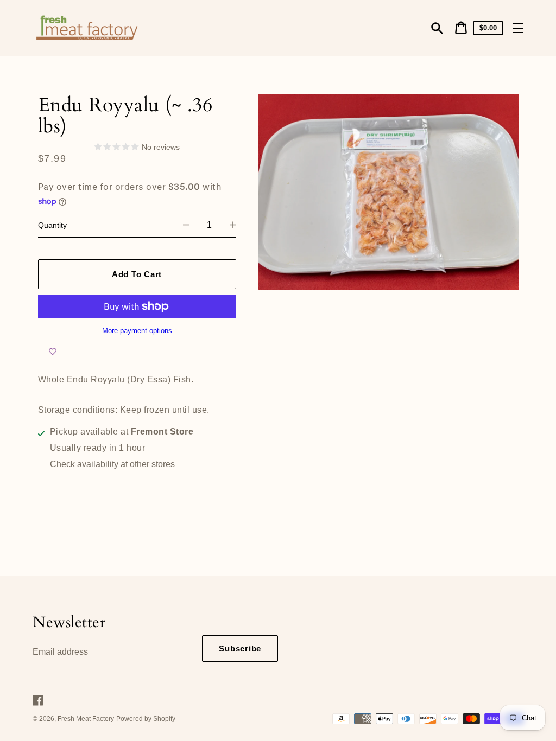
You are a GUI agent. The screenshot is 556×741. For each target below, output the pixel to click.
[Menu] (518, 28)
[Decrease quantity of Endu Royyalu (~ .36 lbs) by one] (186, 225)
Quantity (52, 225)
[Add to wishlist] (52, 351)
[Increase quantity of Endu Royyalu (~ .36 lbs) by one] (233, 225)
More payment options (137, 331)
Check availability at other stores (112, 464)
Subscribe (240, 648)
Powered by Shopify (145, 719)
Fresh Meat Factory (86, 719)
